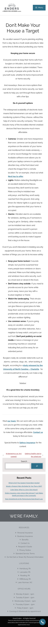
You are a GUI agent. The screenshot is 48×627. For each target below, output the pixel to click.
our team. (11, 421)
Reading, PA (25, 575)
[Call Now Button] (42, 622)
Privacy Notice (25, 550)
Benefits (25, 540)
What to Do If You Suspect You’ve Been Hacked (24, 483)
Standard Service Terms (25, 553)
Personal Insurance (25, 533)
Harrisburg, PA (25, 569)
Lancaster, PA (25, 572)
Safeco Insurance (27, 443)
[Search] (37, 466)
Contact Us (25, 543)
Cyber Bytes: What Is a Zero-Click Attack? (24, 490)
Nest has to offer (15, 176)
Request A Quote (25, 547)
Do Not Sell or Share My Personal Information (25, 557)
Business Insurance (25, 536)
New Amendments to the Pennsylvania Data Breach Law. (24, 499)
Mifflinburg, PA (25, 579)
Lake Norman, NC (25, 582)
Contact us (38, 432)
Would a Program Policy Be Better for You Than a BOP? (24, 486)
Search (24, 461)
